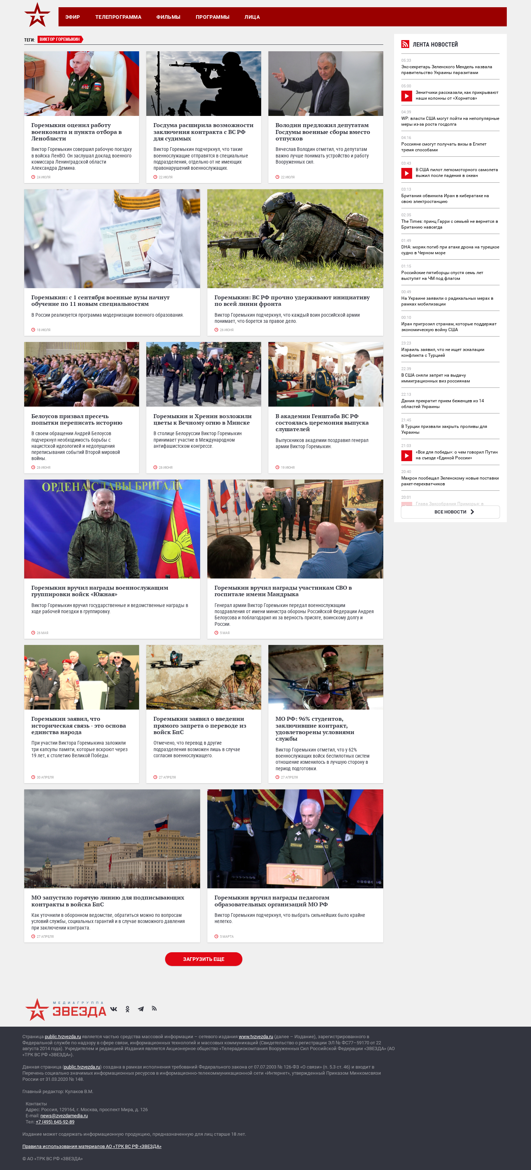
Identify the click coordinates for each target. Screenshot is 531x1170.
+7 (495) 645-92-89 (55, 1121)
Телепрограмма (118, 17)
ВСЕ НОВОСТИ (450, 512)
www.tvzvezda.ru (256, 1036)
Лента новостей (435, 44)
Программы (213, 17)
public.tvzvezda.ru (63, 1036)
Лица (252, 17)
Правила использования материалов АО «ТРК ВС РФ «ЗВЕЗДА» (91, 1146)
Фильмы (168, 17)
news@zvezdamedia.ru (64, 1115)
